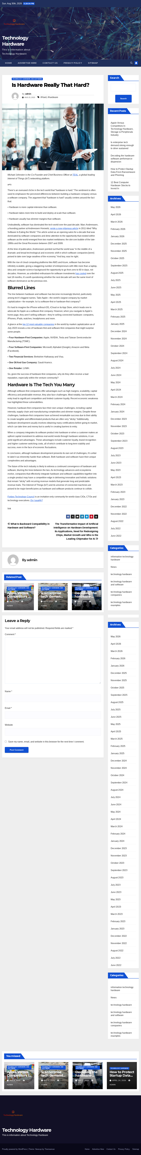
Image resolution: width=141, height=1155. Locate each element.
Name (8, 691)
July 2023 (115, 455)
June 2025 (116, 287)
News (113, 567)
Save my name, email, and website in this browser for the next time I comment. (46, 742)
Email (8, 708)
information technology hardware (122, 988)
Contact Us (50, 63)
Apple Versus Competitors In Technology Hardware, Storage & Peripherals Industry (122, 129)
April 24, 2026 (119, 1080)
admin (28, 94)
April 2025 (116, 302)
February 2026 (118, 229)
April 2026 (116, 214)
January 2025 (117, 324)
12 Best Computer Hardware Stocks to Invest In (120, 185)
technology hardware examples (121, 1034)
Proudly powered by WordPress (15, 1149)
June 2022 (116, 536)
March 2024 (117, 397)
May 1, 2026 (84, 1080)
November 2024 (119, 338)
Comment (10, 634)
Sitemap (93, 63)
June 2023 (116, 463)
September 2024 (119, 353)
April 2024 (116, 390)
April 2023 (116, 477)
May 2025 (116, 295)
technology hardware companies (121, 1024)
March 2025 (117, 309)
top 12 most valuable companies (38, 324)
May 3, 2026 (15, 1080)
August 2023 (117, 448)
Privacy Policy (73, 63)
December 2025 (119, 244)
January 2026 (117, 236)
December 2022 (119, 506)
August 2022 (117, 521)
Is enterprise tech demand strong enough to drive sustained (122, 145)
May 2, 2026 (49, 1080)
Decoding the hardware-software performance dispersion (123, 158)
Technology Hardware (26, 1130)
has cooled (80, 273)
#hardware (53, 97)
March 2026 (117, 222)
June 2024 (116, 375)
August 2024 (117, 360)
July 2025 (115, 280)
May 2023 (116, 470)
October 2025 (117, 258)
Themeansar (49, 1149)
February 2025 (118, 317)
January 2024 (117, 411)
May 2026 (116, 207)
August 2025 (117, 273)
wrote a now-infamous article (64, 228)
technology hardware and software (27, 79)
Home (8, 63)
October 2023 (117, 433)
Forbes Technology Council (21, 497)
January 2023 (117, 499)
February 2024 (118, 404)
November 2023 (119, 426)
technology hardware (121, 574)
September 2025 (119, 265)
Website (9, 725)
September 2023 (119, 441)
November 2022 (119, 514)
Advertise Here (27, 63)
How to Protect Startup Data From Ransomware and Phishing (123, 172)
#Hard (43, 97)
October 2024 (117, 346)
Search (114, 77)
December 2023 (119, 419)
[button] (131, 63)
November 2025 (119, 251)
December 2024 (119, 331)
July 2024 (115, 368)
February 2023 (118, 492)
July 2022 (115, 528)
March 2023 (117, 485)
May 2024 (116, 382)
